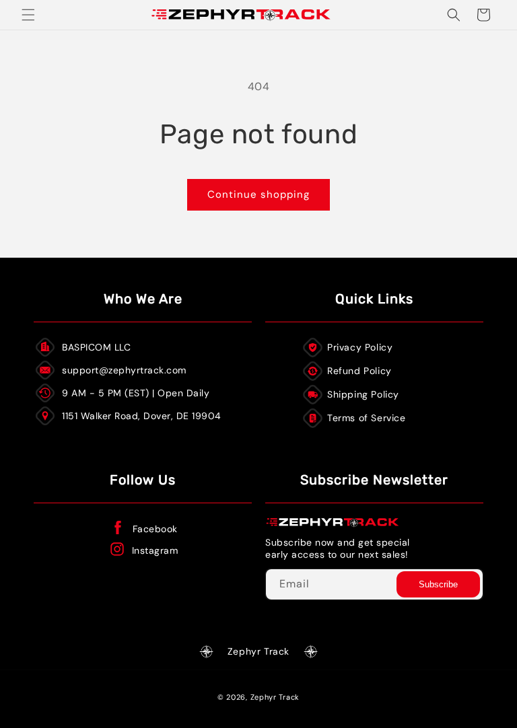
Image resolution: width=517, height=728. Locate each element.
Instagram (155, 550)
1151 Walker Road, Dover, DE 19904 (141, 416)
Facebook (155, 529)
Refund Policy (359, 371)
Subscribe (438, 584)
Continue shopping (258, 194)
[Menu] (28, 15)
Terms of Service (366, 418)
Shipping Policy (363, 394)
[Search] (454, 15)
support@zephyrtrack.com (124, 370)
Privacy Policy (359, 347)
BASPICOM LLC (96, 347)
